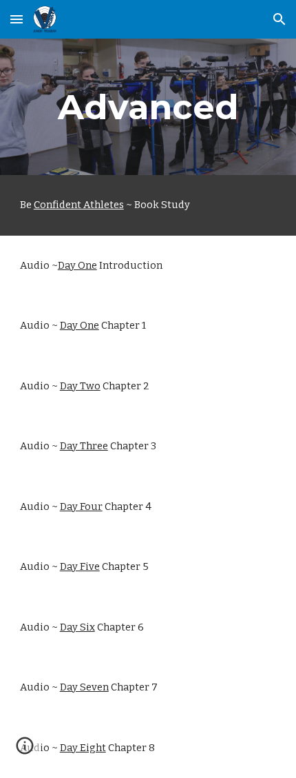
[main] (148, 106)
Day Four (81, 506)
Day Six (77, 627)
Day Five (80, 566)
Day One (77, 265)
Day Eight (83, 747)
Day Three (84, 446)
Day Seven (84, 687)
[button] (16, 19)
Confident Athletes (79, 204)
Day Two (80, 386)
